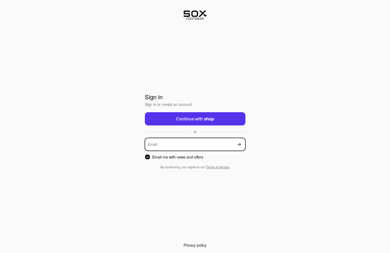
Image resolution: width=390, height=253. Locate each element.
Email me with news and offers (177, 157)
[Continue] (239, 144)
